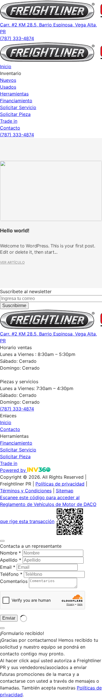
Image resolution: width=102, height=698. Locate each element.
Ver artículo (12, 262)
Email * (7, 567)
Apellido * (10, 560)
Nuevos (8, 80)
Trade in (8, 121)
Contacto (10, 128)
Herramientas (14, 94)
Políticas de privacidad (59, 484)
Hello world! (14, 231)
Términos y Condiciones (26, 490)
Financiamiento (16, 100)
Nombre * (10, 553)
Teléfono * (11, 574)
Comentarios (13, 581)
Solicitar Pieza (15, 114)
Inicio (5, 66)
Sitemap (64, 490)
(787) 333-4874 (17, 38)
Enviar (8, 618)
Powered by (13, 470)
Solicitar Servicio (18, 107)
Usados (8, 87)
